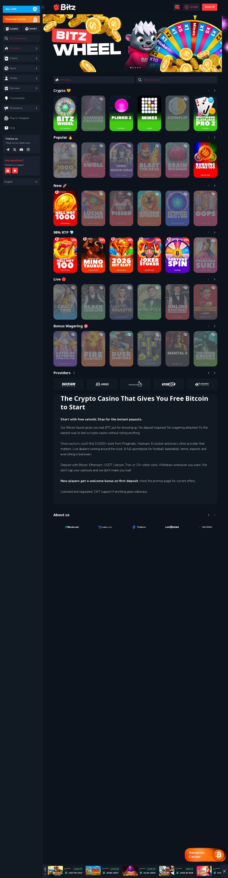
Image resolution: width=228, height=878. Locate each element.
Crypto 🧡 (62, 90)
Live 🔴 (59, 279)
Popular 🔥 (63, 137)
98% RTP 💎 (63, 232)
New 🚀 (60, 185)
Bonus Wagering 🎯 (70, 326)
